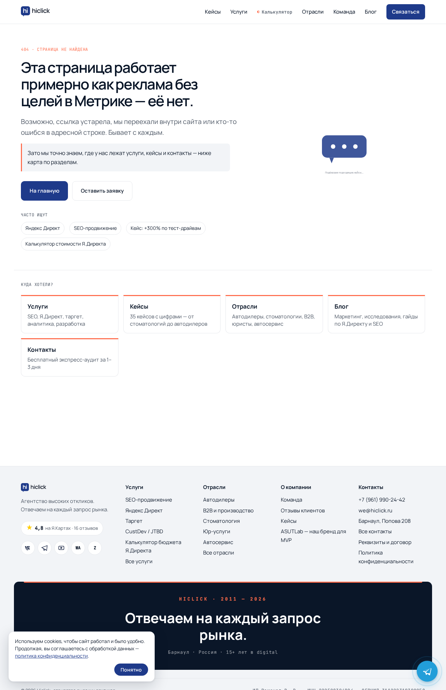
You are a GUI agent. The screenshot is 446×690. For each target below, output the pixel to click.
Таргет (134, 521)
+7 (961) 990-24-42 (382, 499)
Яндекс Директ (42, 228)
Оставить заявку (102, 190)
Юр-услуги (216, 531)
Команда (344, 11)
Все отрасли (218, 552)
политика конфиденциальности (51, 655)
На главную (44, 190)
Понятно (131, 669)
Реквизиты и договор (385, 542)
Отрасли (313, 11)
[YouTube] (61, 548)
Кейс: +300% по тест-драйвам (166, 228)
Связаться (406, 11)
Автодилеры (218, 499)
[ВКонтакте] (28, 548)
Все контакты (375, 531)
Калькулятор (277, 12)
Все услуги (139, 561)
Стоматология (221, 521)
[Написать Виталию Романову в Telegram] (427, 671)
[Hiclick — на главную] (36, 11)
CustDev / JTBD (144, 531)
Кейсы (213, 11)
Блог (371, 11)
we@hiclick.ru (375, 510)
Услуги (238, 11)
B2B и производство (228, 510)
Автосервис (218, 542)
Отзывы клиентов (303, 510)
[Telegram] (45, 548)
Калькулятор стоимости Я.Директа (65, 243)
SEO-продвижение (95, 228)
